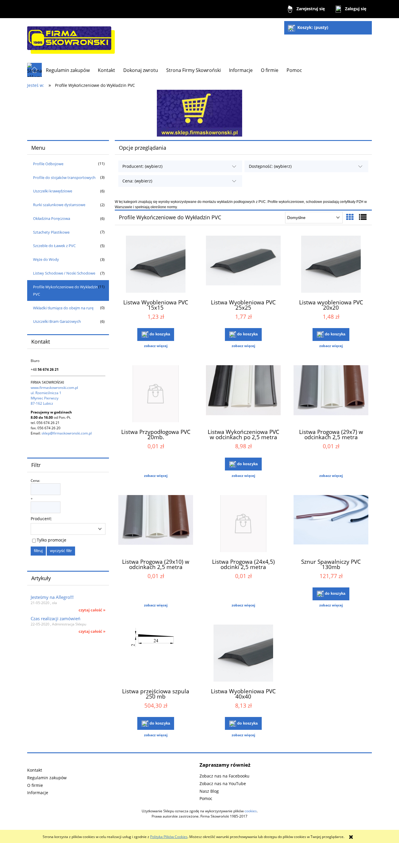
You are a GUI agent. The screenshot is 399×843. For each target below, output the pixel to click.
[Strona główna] (71, 40)
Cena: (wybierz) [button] (137, 181)
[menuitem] (68, 70)
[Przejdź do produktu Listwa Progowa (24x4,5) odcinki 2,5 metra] (243, 524)
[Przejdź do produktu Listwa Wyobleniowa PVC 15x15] (155, 265)
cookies (250, 810)
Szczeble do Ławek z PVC (54, 245)
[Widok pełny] (363, 217)
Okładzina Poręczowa (51, 218)
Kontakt (34, 770)
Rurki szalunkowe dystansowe (59, 204)
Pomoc (206, 798)
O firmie (35, 785)
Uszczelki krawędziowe (52, 191)
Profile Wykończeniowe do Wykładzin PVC (65, 290)
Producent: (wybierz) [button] (142, 166)
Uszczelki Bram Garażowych (57, 321)
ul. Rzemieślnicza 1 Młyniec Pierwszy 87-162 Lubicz (46, 398)
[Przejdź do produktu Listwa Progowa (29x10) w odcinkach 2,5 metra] (155, 524)
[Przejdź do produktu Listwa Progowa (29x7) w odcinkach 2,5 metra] (331, 394)
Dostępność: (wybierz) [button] (270, 166)
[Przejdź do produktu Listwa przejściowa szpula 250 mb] (155, 654)
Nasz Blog (209, 791)
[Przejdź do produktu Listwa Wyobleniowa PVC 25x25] (243, 265)
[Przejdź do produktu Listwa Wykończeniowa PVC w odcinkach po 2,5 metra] (243, 394)
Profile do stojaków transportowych (64, 177)
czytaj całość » (92, 610)
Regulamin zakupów (47, 777)
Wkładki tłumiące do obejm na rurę (63, 308)
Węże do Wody (46, 259)
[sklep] (199, 112)
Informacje (37, 792)
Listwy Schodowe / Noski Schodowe (64, 273)
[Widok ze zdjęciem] (350, 217)
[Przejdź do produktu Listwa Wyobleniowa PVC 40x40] (243, 654)
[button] (155, 346)
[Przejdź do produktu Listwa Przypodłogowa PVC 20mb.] (155, 394)
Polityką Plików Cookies (169, 836)
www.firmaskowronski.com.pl (54, 387)
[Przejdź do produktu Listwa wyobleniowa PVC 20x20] (331, 265)
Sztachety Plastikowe (51, 232)
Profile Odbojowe (48, 163)
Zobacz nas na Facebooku (224, 776)
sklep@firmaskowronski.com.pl (66, 433)
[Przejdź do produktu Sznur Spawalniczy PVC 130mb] (331, 524)
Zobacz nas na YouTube (223, 783)
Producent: (41, 518)
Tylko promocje (51, 540)
